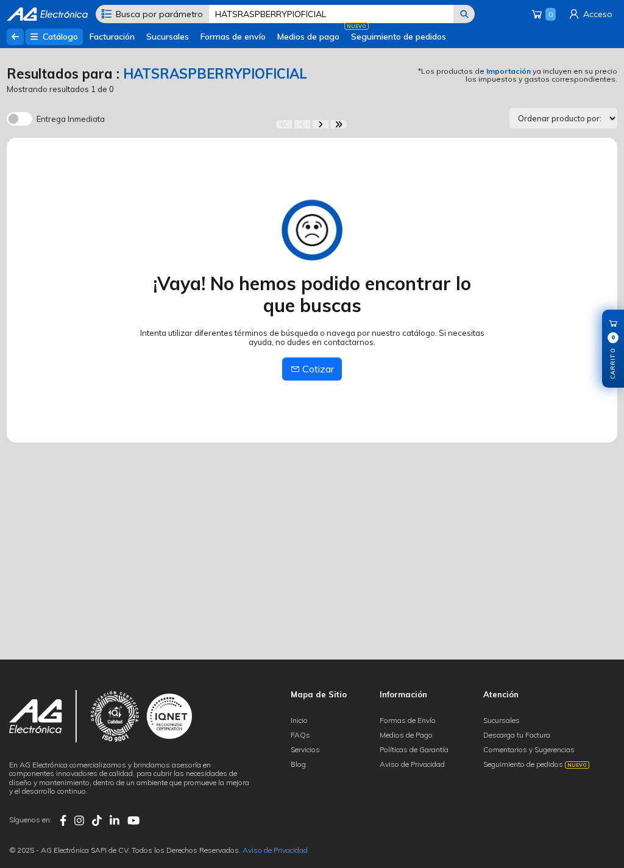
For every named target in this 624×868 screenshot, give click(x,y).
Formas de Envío (408, 720)
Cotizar (317, 369)
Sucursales (167, 36)
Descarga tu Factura (516, 734)
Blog (298, 764)
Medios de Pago (406, 734)
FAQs (300, 734)
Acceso (596, 14)
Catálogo (59, 36)
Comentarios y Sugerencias (529, 749)
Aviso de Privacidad (412, 764)
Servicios (305, 749)
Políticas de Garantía (414, 749)
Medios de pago (308, 36)
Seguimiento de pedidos (398, 36)
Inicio (299, 720)
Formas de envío (233, 36)
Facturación (112, 36)
